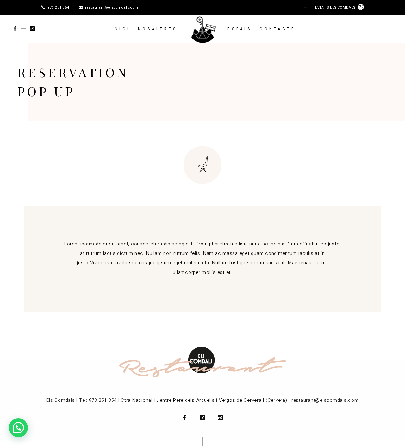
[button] (18, 427)
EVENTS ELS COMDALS (336, 7)
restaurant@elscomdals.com (111, 7)
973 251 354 (58, 7)
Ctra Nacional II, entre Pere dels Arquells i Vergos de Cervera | (192, 400)
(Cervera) (276, 400)
